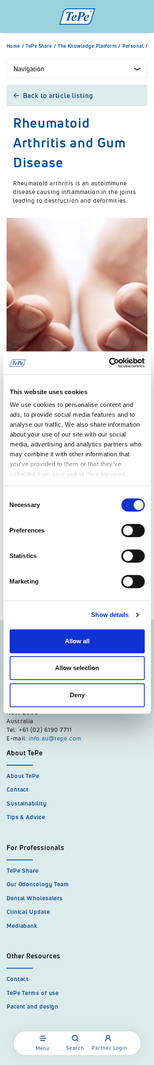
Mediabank (22, 926)
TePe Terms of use (33, 993)
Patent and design (32, 1006)
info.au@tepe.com (55, 738)
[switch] (133, 530)
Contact (18, 789)
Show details (110, 614)
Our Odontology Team (38, 884)
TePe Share (40, 46)
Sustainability (27, 803)
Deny (77, 694)
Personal (135, 46)
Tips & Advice (26, 817)
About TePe (23, 776)
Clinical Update (28, 912)
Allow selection (77, 667)
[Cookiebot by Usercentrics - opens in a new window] (110, 362)
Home (15, 46)
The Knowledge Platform (88, 46)
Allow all (77, 641)
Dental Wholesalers (35, 898)
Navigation (29, 68)
